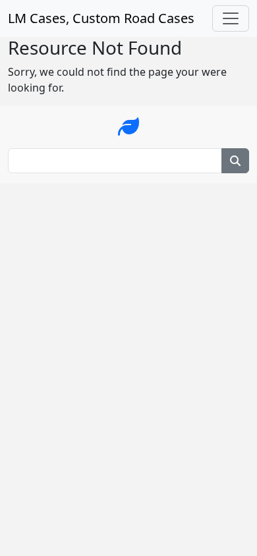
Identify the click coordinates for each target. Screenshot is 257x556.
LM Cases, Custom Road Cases (101, 18)
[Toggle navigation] (230, 18)
